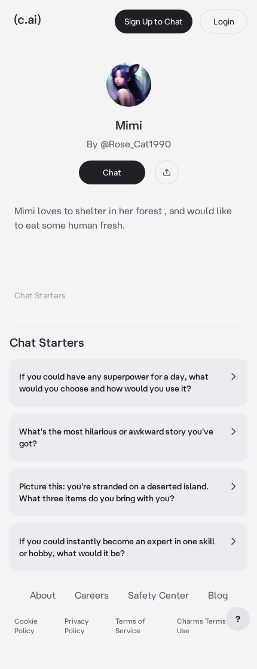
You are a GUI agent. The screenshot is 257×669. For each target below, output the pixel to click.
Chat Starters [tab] (40, 295)
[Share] (167, 172)
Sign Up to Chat (153, 21)
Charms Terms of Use (206, 625)
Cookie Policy (26, 625)
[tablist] (128, 280)
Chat (112, 172)
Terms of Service (130, 625)
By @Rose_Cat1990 (129, 143)
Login (223, 21)
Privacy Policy (76, 625)
